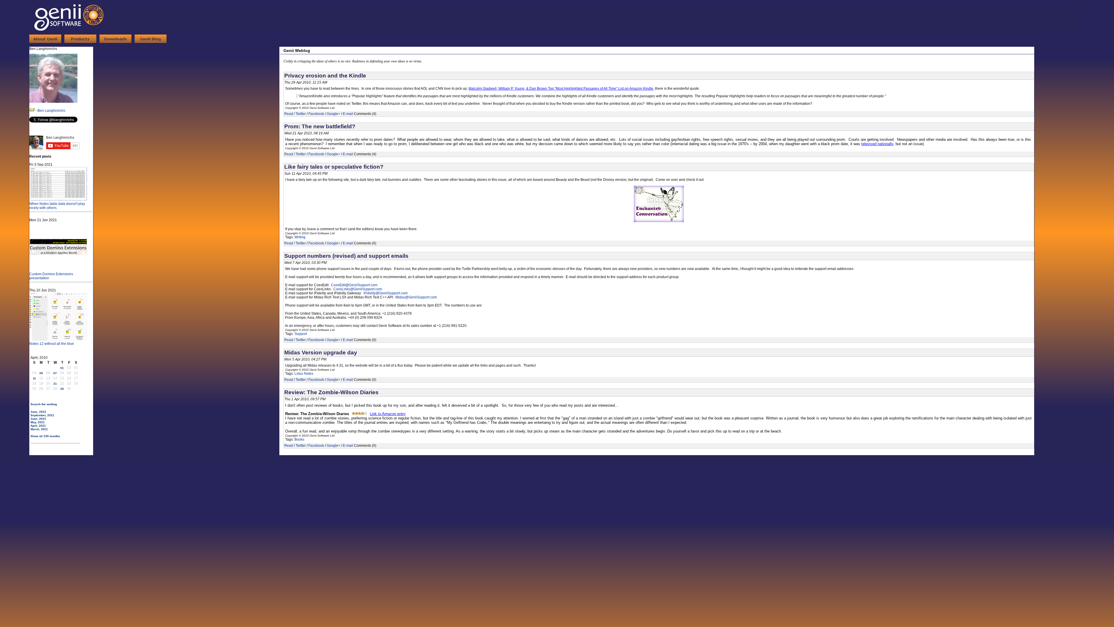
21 (55, 383)
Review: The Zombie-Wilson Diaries (331, 392)
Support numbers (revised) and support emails (346, 256)
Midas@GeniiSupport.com (416, 297)
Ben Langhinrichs (51, 111)
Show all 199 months (45, 436)
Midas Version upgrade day (320, 352)
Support (300, 334)
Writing (299, 237)
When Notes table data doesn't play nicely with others (57, 206)
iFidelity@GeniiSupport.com (386, 293)
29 (62, 388)
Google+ (333, 114)
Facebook (316, 114)
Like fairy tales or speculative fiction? (334, 167)
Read (288, 114)
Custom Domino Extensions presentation (51, 276)
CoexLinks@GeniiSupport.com (357, 289)
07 (55, 373)
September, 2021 (42, 415)
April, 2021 (38, 425)
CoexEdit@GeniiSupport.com (354, 285)
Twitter (301, 114)
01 (62, 368)
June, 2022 (38, 411)
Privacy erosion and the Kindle (325, 76)
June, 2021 (38, 418)
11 (34, 378)
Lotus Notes (303, 374)
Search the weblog (43, 404)
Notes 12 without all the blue (51, 344)
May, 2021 (37, 422)
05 (41, 373)
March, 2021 (39, 429)
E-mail (348, 114)
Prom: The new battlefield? (319, 126)
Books (299, 439)
